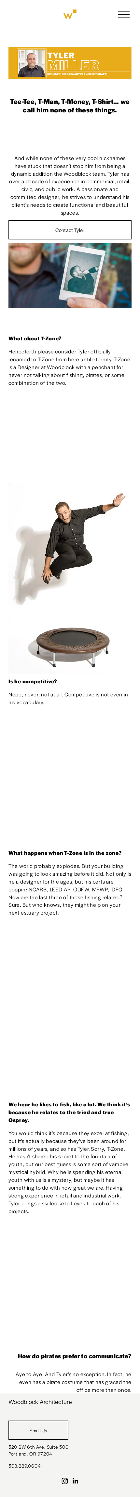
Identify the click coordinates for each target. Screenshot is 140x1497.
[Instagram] (65, 1481)
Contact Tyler (69, 229)
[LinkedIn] (75, 1481)
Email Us (38, 1430)
